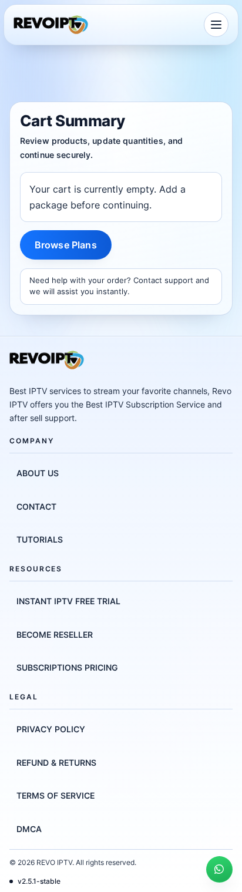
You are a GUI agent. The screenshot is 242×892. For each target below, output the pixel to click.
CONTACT (36, 506)
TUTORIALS (39, 539)
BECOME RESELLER (54, 634)
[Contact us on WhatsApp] (219, 869)
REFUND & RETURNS (56, 763)
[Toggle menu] (216, 24)
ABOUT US (37, 473)
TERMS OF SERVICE (55, 795)
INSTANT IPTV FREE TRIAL (68, 601)
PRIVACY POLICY (50, 729)
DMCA (29, 829)
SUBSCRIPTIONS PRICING (67, 667)
